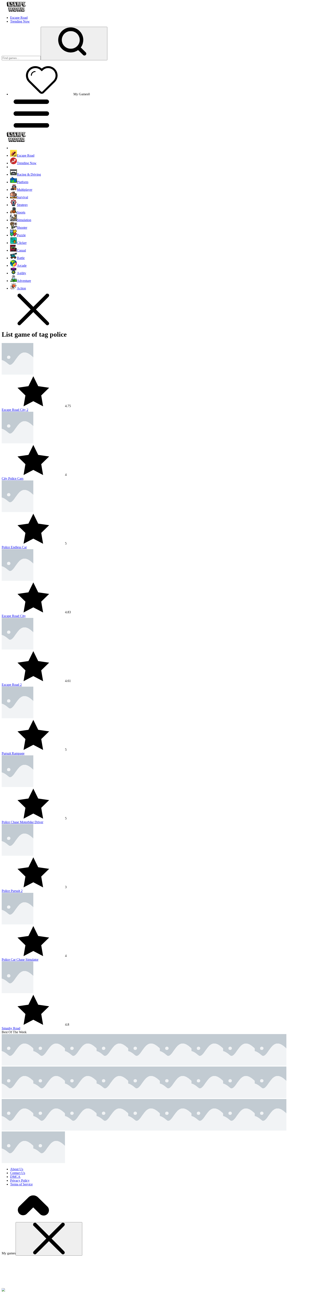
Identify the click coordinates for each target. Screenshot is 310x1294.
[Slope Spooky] (144, 1064)
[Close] (49, 1239)
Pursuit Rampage (13, 753)
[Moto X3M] (17, 1097)
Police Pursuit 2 (12, 891)
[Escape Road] (17, 1064)
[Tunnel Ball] (81, 1129)
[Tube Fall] (270, 1097)
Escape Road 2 (12, 684)
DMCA (15, 1176)
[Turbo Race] (144, 1097)
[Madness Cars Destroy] (17, 1129)
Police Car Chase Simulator (20, 959)
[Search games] (74, 43)
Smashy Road (11, 1028)
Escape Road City (14, 616)
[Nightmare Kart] (112, 1097)
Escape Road (19, 17)
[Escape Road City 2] (49, 1064)
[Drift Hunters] (112, 1129)
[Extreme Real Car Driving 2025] (239, 1097)
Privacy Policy (20, 1180)
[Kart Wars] (207, 1064)
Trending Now (20, 21)
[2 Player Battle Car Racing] (49, 1097)
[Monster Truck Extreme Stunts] (207, 1129)
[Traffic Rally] (49, 1129)
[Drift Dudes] (49, 1162)
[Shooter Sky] (239, 1064)
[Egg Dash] (17, 1162)
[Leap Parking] (81, 1097)
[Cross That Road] (175, 1097)
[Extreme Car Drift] (175, 1129)
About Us (16, 1169)
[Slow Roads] (239, 1129)
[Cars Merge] (270, 1129)
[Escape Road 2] (81, 1064)
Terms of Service (21, 1184)
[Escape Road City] (112, 1064)
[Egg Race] (207, 1097)
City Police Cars (12, 478)
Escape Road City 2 (15, 410)
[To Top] (33, 1220)
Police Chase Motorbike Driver (22, 822)
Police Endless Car (14, 547)
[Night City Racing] (144, 1129)
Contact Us (17, 1173)
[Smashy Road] (175, 1064)
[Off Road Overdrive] (270, 1064)
